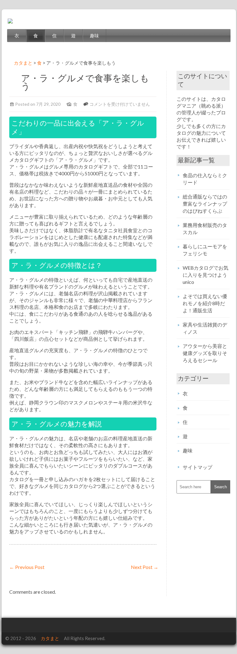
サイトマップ (197, 467)
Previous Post (26, 567)
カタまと (50, 638)
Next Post (144, 567)
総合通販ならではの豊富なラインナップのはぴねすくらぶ (205, 204)
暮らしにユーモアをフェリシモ (205, 249)
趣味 (94, 35)
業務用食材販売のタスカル (205, 228)
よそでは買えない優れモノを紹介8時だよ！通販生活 (205, 303)
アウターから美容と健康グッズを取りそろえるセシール (205, 353)
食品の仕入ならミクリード (205, 178)
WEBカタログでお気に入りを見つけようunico (205, 275)
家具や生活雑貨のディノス (205, 328)
